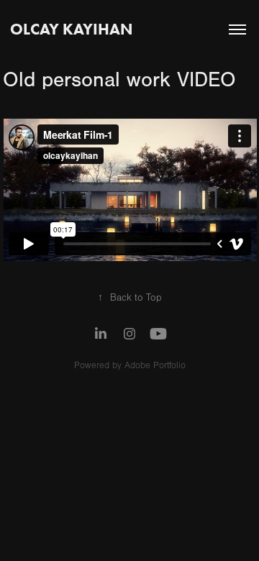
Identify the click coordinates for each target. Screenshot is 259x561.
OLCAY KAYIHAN (71, 29)
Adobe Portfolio (155, 365)
